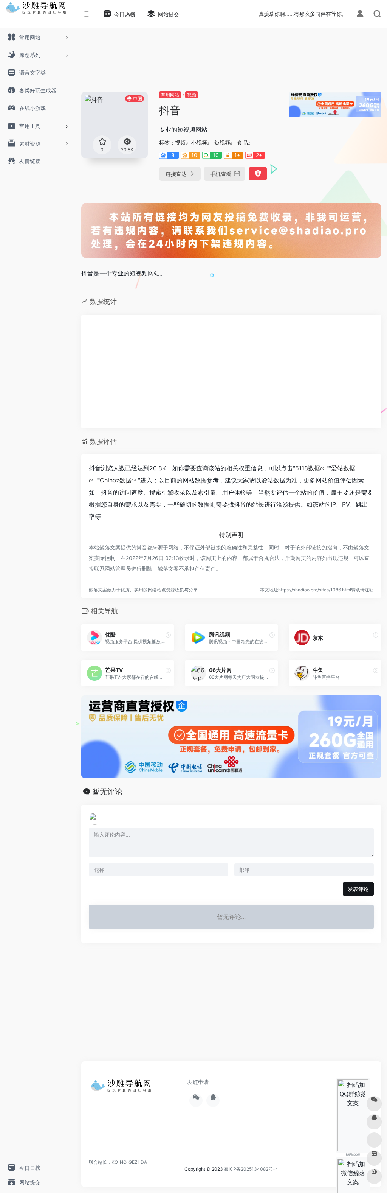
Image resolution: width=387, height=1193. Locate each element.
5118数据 (307, 468)
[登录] (360, 14)
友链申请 (198, 1082)
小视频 (199, 142)
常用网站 (170, 95)
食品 (242, 142)
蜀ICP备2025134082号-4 (251, 1169)
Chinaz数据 (116, 480)
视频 (191, 95)
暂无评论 (107, 791)
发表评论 (358, 889)
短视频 (222, 142)
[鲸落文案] (123, 1088)
